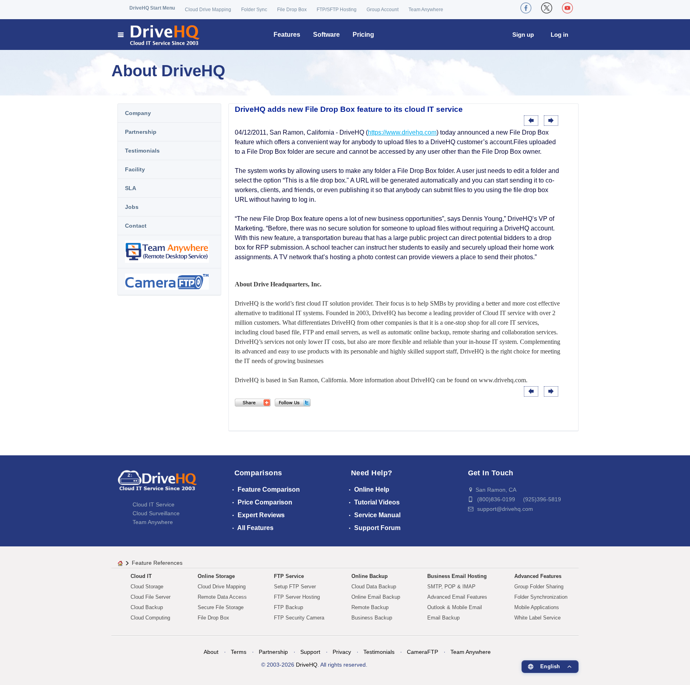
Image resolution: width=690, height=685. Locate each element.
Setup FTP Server (295, 587)
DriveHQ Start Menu (152, 8)
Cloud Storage (147, 587)
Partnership (141, 132)
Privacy (342, 652)
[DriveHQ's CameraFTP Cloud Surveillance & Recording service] (169, 281)
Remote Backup (370, 607)
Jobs (132, 207)
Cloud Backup (147, 607)
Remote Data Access (222, 597)
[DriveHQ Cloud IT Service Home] (159, 35)
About (211, 652)
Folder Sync (254, 9)
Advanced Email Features (457, 597)
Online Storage (216, 576)
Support (310, 652)
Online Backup (369, 576)
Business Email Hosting (457, 576)
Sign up (523, 34)
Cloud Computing (150, 618)
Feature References (157, 563)
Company (138, 113)
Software (326, 34)
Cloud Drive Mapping (208, 9)
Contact (136, 225)
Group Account (383, 9)
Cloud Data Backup (373, 587)
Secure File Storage (221, 607)
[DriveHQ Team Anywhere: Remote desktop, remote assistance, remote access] (169, 251)
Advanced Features (537, 576)
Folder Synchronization (540, 597)
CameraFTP (422, 652)
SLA (130, 188)
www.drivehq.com (502, 380)
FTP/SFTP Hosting (337, 9)
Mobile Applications (536, 607)
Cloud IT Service (153, 504)
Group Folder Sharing (538, 587)
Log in (559, 34)
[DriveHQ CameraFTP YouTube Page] (567, 8)
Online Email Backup (375, 597)
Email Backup (443, 618)
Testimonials (142, 150)
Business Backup (371, 618)
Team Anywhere (425, 9)
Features (287, 34)
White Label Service (537, 618)
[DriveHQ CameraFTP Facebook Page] (525, 8)
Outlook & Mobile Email (454, 607)
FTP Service (289, 576)
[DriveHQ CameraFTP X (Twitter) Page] (546, 8)
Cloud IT (141, 576)
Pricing (363, 34)
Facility (135, 169)
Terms (238, 652)
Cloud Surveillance (156, 513)
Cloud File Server (151, 597)
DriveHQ (306, 664)
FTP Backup (288, 607)
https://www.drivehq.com (402, 132)
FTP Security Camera (299, 618)
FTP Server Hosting (297, 597)
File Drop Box (292, 9)
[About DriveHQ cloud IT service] (157, 484)
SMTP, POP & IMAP (451, 587)
